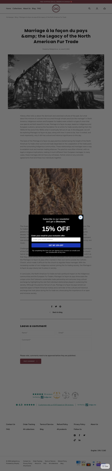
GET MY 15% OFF (56, 245)
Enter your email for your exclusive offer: (48, 236)
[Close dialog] (80, 217)
